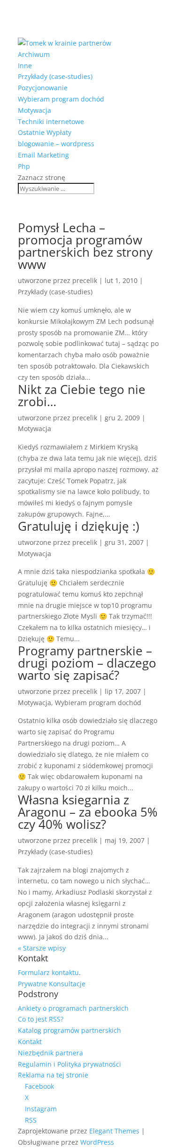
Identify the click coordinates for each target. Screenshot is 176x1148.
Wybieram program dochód (61, 98)
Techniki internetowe (51, 121)
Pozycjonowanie (43, 87)
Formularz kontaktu (48, 972)
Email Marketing (43, 154)
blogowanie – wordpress (56, 143)
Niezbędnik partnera (50, 1052)
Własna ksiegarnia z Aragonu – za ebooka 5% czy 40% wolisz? (88, 812)
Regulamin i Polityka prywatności (69, 1064)
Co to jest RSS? (40, 1018)
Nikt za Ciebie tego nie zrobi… (81, 395)
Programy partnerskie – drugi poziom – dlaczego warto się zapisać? (87, 663)
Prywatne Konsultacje (51, 983)
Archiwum (34, 54)
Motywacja (34, 110)
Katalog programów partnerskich (69, 1030)
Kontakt (30, 1041)
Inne (25, 65)
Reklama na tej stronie (53, 1074)
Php (24, 166)
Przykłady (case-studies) (55, 76)
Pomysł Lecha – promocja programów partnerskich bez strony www (85, 246)
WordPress (97, 1142)
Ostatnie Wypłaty (44, 132)
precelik (84, 280)
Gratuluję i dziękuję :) (78, 526)
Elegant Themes (114, 1130)
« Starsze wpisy (42, 948)
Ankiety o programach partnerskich (73, 1008)
